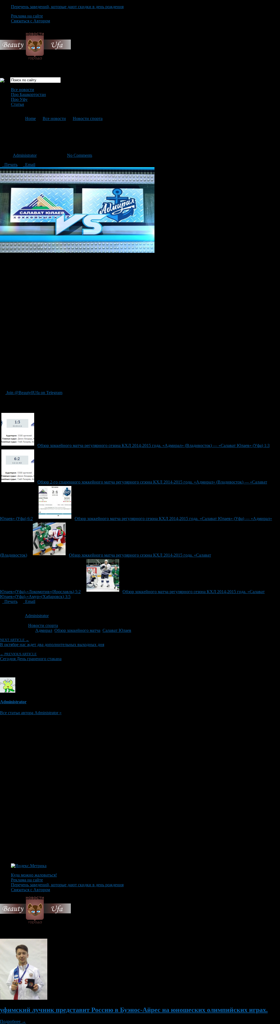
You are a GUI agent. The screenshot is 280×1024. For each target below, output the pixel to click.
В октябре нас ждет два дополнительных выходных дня (52, 642)
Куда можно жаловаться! (34, 875)
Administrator (25, 155)
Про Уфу (19, 99)
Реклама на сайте (27, 16)
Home (30, 118)
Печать (10, 164)
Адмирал (43, 630)
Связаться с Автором (30, 21)
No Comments (79, 155)
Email (29, 164)
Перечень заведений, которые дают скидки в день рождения (67, 6)
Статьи (17, 104)
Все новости (22, 89)
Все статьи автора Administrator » (31, 712)
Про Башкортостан (28, 94)
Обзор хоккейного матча (77, 630)
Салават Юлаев (117, 630)
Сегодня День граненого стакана (31, 656)
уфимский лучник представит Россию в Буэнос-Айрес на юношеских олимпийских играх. (134, 1009)
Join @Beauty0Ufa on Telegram (33, 392)
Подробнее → (13, 1021)
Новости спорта (88, 118)
